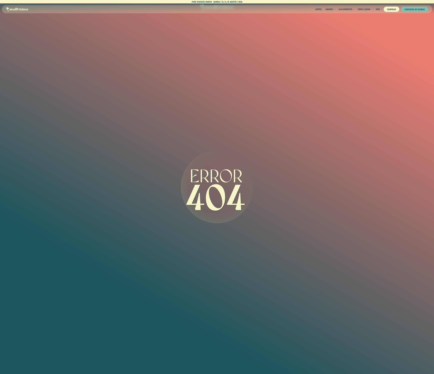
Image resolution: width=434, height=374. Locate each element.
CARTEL (318, 9)
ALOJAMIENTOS (345, 9)
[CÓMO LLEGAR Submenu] (371, 9)
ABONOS (329, 9)
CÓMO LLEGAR (364, 9)
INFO (378, 9)
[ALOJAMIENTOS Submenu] (353, 9)
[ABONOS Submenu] (334, 9)
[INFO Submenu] (381, 9)
